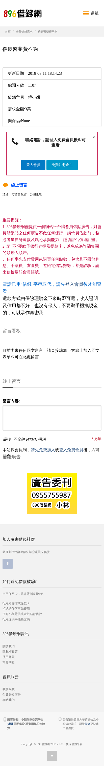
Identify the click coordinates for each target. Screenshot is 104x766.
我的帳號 (9, 689)
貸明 (10, 723)
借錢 (87, 723)
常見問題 (9, 662)
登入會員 (33, 165)
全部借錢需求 (24, 31)
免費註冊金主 (62, 165)
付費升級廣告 (12, 694)
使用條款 (9, 657)
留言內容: (11, 401)
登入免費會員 (71, 450)
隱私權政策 (10, 651)
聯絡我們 (9, 700)
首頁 (8, 31)
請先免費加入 (43, 450)
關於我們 (9, 646)
